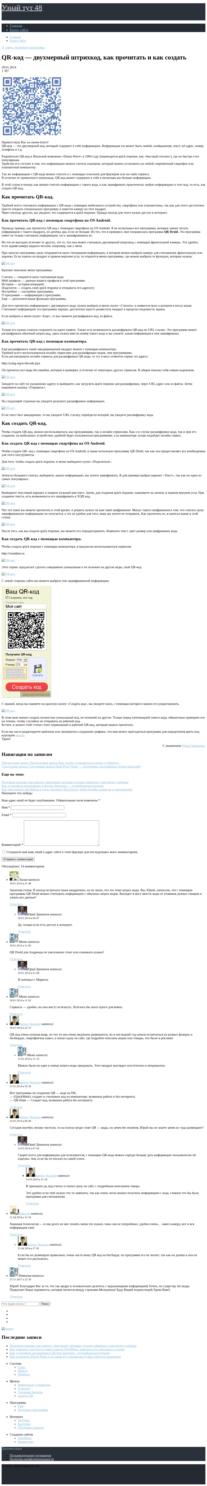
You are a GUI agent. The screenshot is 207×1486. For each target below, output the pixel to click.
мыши (20, 735)
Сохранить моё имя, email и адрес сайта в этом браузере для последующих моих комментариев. (72, 852)
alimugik (24, 1213)
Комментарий (12, 844)
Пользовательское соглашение (30, 1455)
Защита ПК (25, 1395)
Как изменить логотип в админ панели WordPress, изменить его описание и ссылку (67, 1349)
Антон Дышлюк (30, 1024)
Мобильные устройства (34, 1385)
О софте (7, 47)
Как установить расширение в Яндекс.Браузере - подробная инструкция (59, 1353)
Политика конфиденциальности (32, 1459)
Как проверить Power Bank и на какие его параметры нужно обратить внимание (65, 1356)
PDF (21, 1406)
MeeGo (22, 1370)
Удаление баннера (30, 1392)
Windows (24, 1374)
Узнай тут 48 (22, 7)
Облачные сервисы (31, 1427)
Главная (16, 26)
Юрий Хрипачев (193, 745)
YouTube (24, 1420)
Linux (21, 1367)
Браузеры (24, 1424)
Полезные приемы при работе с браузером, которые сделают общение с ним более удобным (73, 1345)
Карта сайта (19, 30)
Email (7, 815)
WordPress (25, 1438)
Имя (6, 807)
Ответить (16, 904)
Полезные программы (29, 47)
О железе (24, 1388)
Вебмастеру (26, 1441)
